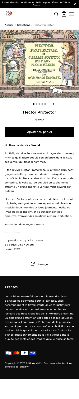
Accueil (9, 24)
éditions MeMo (34, 363)
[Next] (52, 103)
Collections (23, 24)
